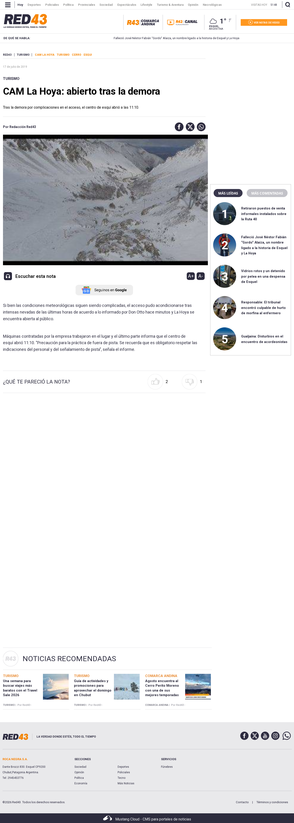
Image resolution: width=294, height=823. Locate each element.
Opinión (79, 772)
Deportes (123, 766)
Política (79, 777)
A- (200, 276)
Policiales (124, 772)
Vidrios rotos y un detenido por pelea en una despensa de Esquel (263, 276)
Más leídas (228, 193)
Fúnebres (167, 766)
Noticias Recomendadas (69, 658)
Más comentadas (267, 193)
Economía (80, 783)
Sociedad (80, 766)
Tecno (121, 777)
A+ (191, 276)
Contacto (242, 802)
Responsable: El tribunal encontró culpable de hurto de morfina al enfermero (263, 307)
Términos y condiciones (272, 802)
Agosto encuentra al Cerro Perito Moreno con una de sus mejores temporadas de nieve (162, 690)
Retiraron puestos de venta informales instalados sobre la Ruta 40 (263, 213)
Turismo (11, 78)
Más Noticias (126, 783)
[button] (178, 126)
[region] (250, 82)
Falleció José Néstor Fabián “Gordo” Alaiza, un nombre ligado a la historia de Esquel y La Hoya (155, 38)
